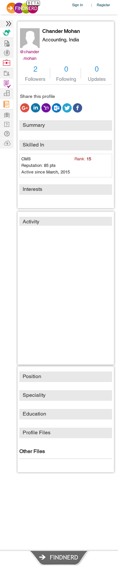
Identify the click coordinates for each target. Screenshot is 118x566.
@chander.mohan (29, 55)
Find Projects (6, 73)
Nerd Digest (6, 114)
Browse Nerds (6, 52)
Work (6, 63)
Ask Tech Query (6, 133)
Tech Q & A (6, 124)
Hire (6, 33)
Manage (6, 84)
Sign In (77, 5)
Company (6, 93)
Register (103, 5)
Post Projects (6, 42)
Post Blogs (6, 143)
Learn (6, 104)
